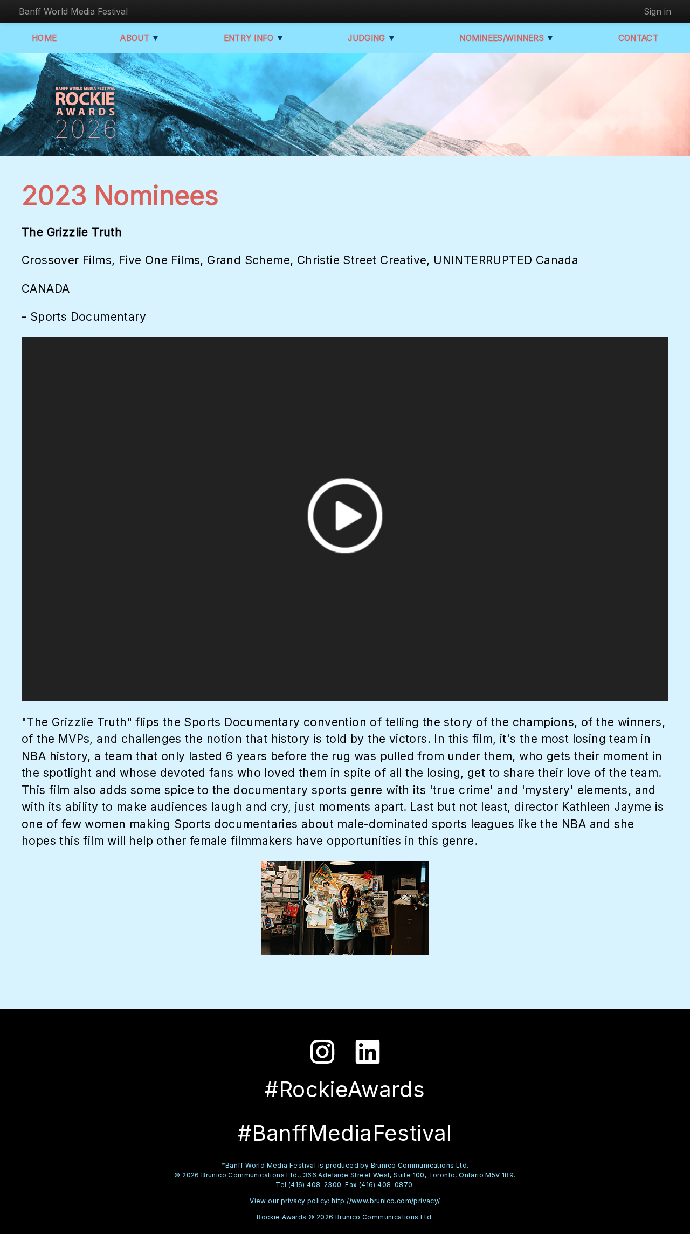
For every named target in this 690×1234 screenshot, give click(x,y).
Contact (638, 38)
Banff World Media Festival (73, 11)
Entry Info (254, 38)
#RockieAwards (345, 1089)
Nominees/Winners (506, 38)
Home (44, 38)
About (140, 38)
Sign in (657, 11)
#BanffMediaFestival (345, 1133)
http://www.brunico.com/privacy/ (386, 1201)
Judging (372, 38)
